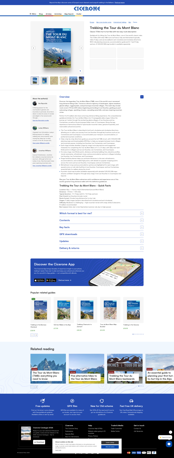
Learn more (58, 450)
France (135, 22)
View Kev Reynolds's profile (41, 120)
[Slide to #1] (35, 80)
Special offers (69, 434)
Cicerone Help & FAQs (95, 428)
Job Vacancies (138, 431)
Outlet (78, 14)
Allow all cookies (110, 447)
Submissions (69, 431)
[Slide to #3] (64, 80)
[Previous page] (33, 48)
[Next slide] (36, 335)
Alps (129, 22)
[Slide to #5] (83, 80)
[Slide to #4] (73, 80)
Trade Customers (116, 428)
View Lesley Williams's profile (41, 143)
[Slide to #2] (54, 80)
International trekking (120, 22)
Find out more (120, 2)
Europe (92, 22)
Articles (49, 14)
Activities (58, 14)
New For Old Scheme (72, 437)
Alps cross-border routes (103, 22)
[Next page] (81, 48)
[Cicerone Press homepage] (87, 8)
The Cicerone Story (71, 428)
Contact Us (137, 428)
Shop (41, 14)
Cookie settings (110, 442)
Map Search (69, 14)
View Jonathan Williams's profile (42, 165)
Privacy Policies (93, 436)
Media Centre (115, 431)
